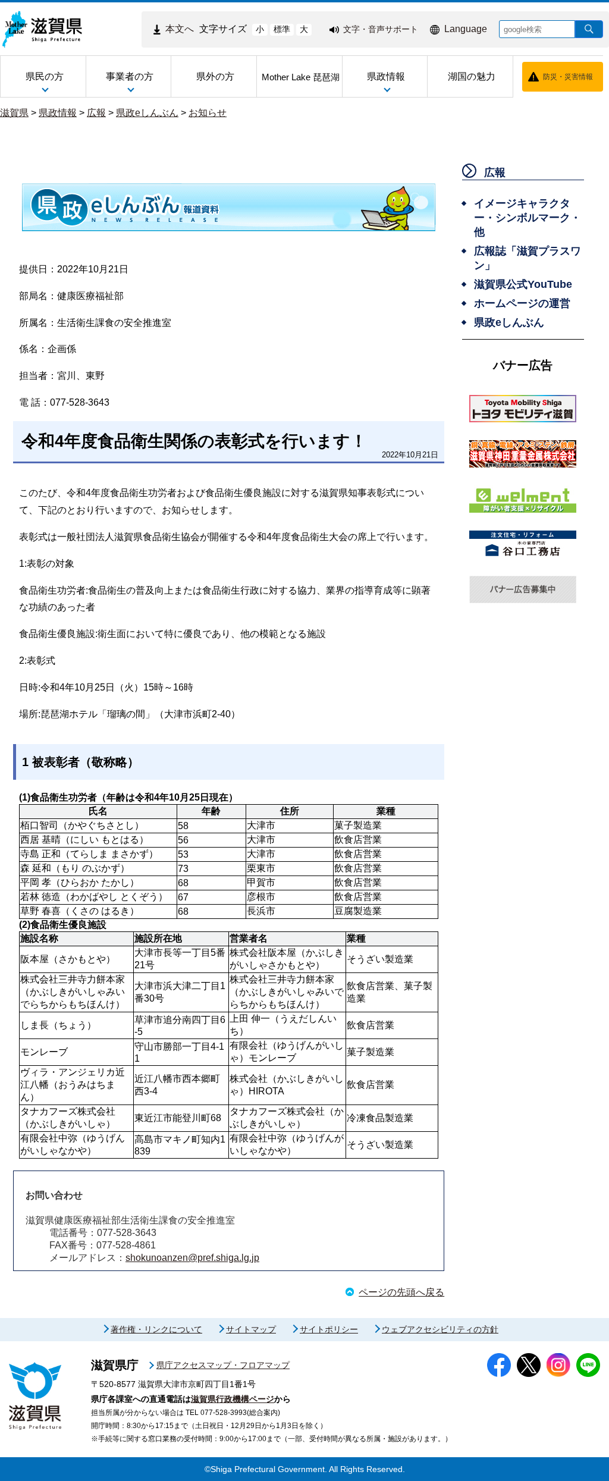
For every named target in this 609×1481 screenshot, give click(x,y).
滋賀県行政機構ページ (232, 1399)
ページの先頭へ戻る (401, 1292)
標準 (282, 29)
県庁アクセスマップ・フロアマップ (223, 1365)
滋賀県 (14, 113)
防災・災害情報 (568, 77)
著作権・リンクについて (156, 1329)
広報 (96, 113)
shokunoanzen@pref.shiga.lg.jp (192, 1258)
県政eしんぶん (147, 113)
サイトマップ (251, 1329)
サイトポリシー (329, 1329)
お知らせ (208, 113)
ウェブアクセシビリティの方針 (440, 1329)
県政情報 (58, 113)
